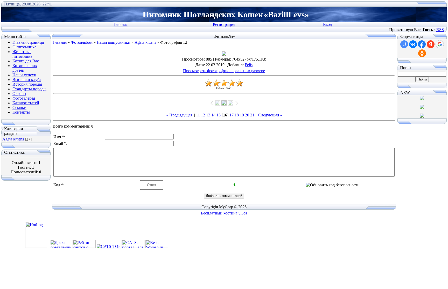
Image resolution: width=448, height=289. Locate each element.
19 (242, 115)
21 (252, 115)
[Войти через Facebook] (422, 44)
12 (203, 115)
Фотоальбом (82, 42)
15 (218, 115)
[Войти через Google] (440, 44)
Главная (121, 24)
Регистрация (224, 24)
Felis (249, 65)
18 (237, 115)
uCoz (243, 213)
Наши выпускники (113, 42)
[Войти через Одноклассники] (422, 53)
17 (231, 115)
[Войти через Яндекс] (431, 44)
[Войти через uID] (404, 44)
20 (247, 115)
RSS (440, 29)
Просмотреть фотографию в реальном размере (224, 71)
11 (198, 115)
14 (213, 115)
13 (208, 115)
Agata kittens (13, 139)
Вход (327, 24)
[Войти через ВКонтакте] (413, 44)
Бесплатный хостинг (219, 213)
